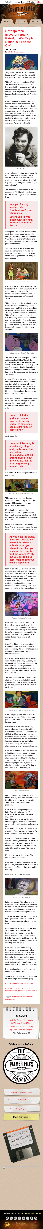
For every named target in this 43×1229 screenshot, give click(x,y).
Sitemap (38, 1213)
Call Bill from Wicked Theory (22, 1023)
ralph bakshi (27, 997)
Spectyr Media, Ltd (27, 1213)
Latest (7, 21)
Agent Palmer (21, 11)
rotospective (10, 999)
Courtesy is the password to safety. (22, 1092)
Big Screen (15, 52)
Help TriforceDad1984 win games (22, 1030)
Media (22, 52)
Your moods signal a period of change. (22, 1109)
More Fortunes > (21, 1117)
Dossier (35, 21)
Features (21, 21)
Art (9, 52)
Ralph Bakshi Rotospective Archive (19, 983)
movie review (17, 997)
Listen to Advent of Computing (21, 1026)
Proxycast (16, 2)
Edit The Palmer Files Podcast (21, 1020)
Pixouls (23, 1223)
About (25, 2)
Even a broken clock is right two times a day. (22, 1100)
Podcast (8, 2)
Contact (32, 2)
